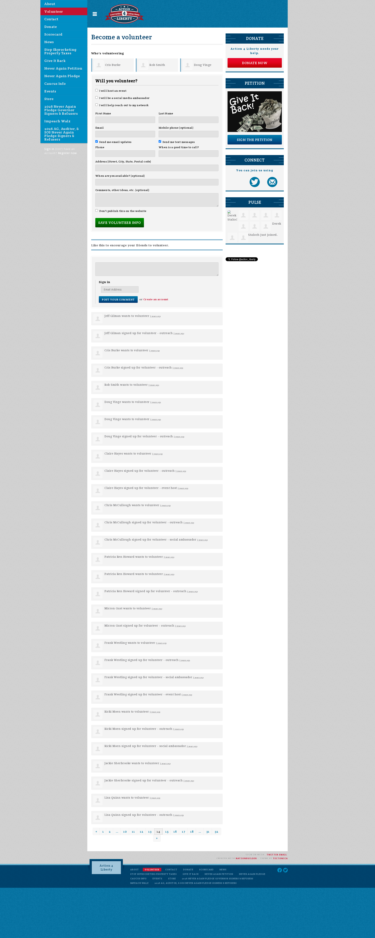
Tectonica (280, 858)
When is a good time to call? (179, 147)
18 (192, 831)
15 (166, 831)
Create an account (155, 299)
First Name (103, 113)
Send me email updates (115, 142)
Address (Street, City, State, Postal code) (123, 161)
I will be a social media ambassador (124, 98)
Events (50, 91)
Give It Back (54, 60)
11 (133, 831)
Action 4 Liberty (106, 868)
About (49, 4)
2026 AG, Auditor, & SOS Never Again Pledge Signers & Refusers (61, 134)
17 (183, 831)
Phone (99, 147)
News (49, 42)
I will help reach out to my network (123, 105)
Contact (51, 19)
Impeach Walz (57, 121)
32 (216, 831)
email (283, 855)
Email (99, 127)
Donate (50, 26)
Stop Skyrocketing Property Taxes (60, 51)
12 (141, 831)
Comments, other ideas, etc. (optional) (122, 190)
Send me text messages (178, 142)
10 (125, 831)
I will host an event (112, 90)
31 (208, 831)
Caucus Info (55, 83)
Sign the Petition (254, 139)
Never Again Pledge (62, 76)
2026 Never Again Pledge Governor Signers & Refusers (61, 110)
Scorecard (53, 34)
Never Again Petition (63, 68)
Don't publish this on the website (122, 211)
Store (49, 99)
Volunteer (53, 11)
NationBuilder (246, 858)
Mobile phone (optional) (176, 127)
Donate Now (254, 63)
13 (150, 831)
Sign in (49, 149)
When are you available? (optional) (120, 176)
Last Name (166, 113)
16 (175, 831)
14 (158, 831)
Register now (67, 153)
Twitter (272, 855)
